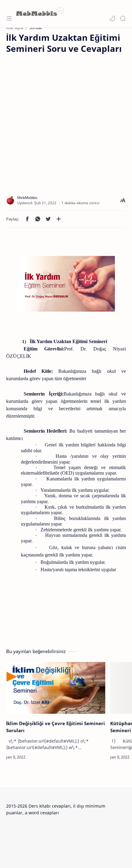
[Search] (122, 18)
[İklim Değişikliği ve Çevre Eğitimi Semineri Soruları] (56, 688)
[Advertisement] (66, 120)
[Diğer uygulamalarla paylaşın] (58, 219)
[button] (112, 18)
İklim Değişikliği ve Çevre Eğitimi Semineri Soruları (55, 726)
